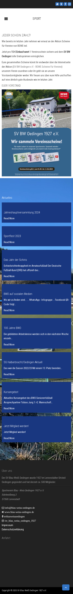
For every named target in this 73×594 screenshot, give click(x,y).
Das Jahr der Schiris (15, 260)
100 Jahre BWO (12, 328)
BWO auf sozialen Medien (18, 294)
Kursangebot (11, 392)
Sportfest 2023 (12, 236)
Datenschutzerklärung (13, 529)
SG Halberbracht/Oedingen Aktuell (23, 362)
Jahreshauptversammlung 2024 (22, 212)
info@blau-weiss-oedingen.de (19, 508)
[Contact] (61, 4)
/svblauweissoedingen (14, 516)
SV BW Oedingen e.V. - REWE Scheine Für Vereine (37, 66)
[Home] (57, 4)
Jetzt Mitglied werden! (16, 426)
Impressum (7, 525)
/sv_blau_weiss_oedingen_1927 (20, 520)
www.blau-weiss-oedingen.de (19, 512)
